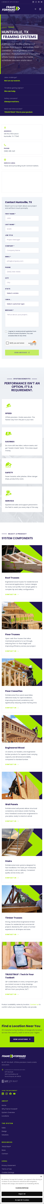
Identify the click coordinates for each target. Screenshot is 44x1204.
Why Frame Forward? (9, 1109)
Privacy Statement (9, 1165)
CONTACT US (10, 594)
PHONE (7, 267)
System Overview (8, 1112)
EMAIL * (8, 257)
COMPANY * (9, 246)
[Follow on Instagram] (36, 2)
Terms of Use (7, 1169)
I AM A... (8, 299)
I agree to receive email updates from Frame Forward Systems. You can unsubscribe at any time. (22, 333)
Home (4, 1105)
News (4, 1150)
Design (4, 1131)
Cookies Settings (8, 1172)
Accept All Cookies (22, 1200)
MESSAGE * (9, 310)
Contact (5, 1154)
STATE (7, 289)
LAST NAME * (10, 224)
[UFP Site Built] (10, 1081)
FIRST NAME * (10, 214)
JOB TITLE (9, 235)
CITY (7, 278)
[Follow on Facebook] (39, 2)
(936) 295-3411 (9, 151)
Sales (4, 1128)
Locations (5, 1116)
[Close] (41, 1176)
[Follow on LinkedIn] (33, 2)
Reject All (22, 1194)
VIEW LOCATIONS (20, 1039)
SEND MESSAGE (20, 352)
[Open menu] (40, 9)
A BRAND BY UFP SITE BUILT (10, 2)
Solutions (5, 1135)
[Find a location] (35, 9)
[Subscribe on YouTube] (41, 2)
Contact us (34, 1004)
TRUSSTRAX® (6, 1147)
